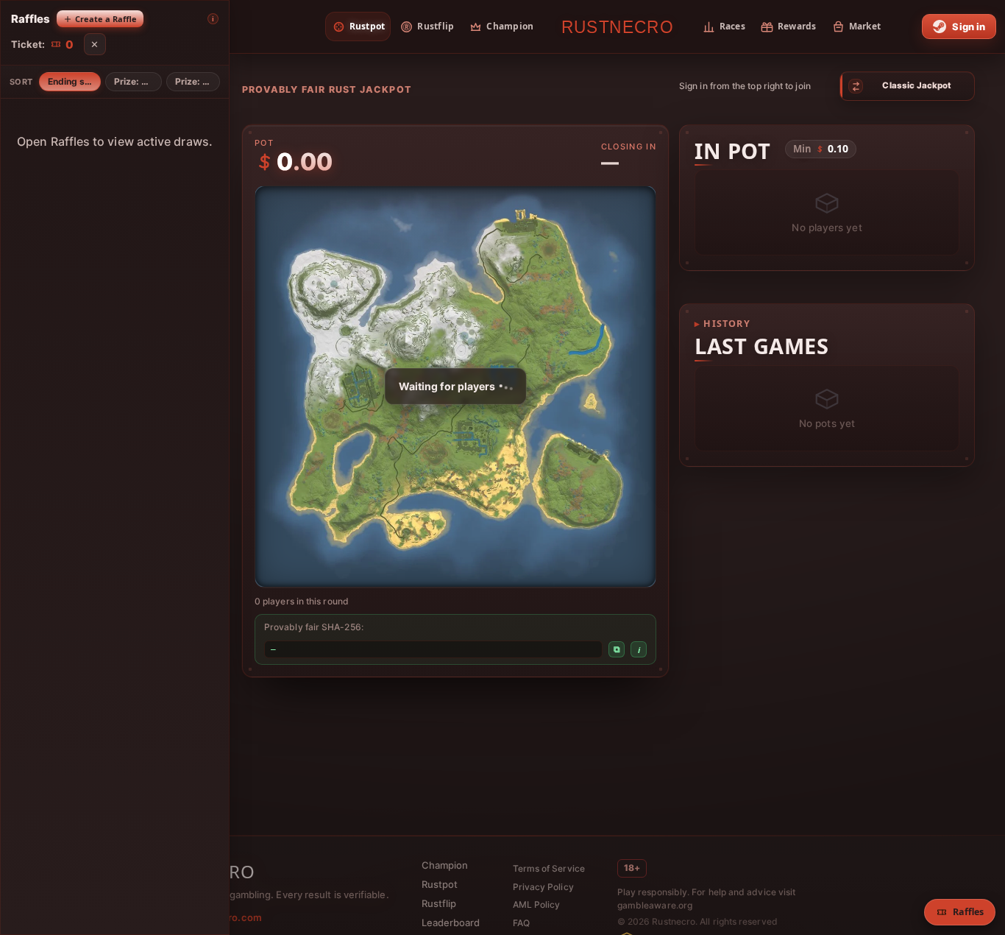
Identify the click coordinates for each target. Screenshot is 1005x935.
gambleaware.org (654, 905)
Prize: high (137, 81)
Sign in (968, 26)
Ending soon (74, 81)
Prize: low (196, 81)
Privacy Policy (543, 886)
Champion (445, 865)
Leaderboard (451, 922)
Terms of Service (549, 868)
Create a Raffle (106, 18)
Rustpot (440, 884)
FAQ (521, 922)
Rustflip (439, 903)
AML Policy (537, 904)
